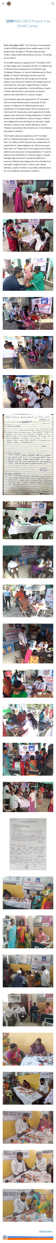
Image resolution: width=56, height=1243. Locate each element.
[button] (3, 3)
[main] (28, 23)
